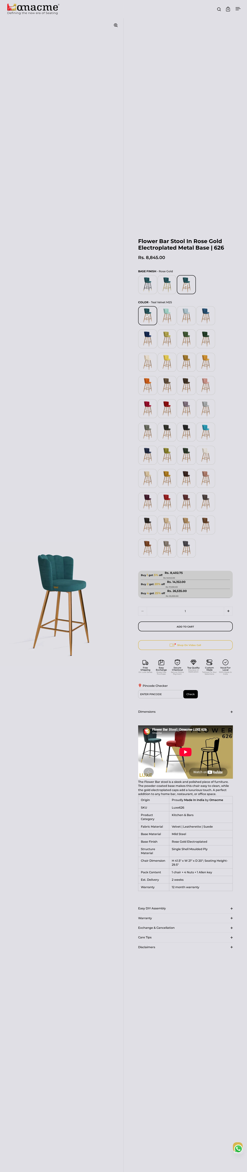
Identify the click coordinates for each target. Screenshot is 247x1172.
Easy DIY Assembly (152, 908)
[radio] (147, 284)
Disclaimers (146, 947)
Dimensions (147, 711)
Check (190, 694)
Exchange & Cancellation (156, 927)
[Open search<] (219, 9)
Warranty (145, 918)
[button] (228, 611)
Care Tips (145, 937)
